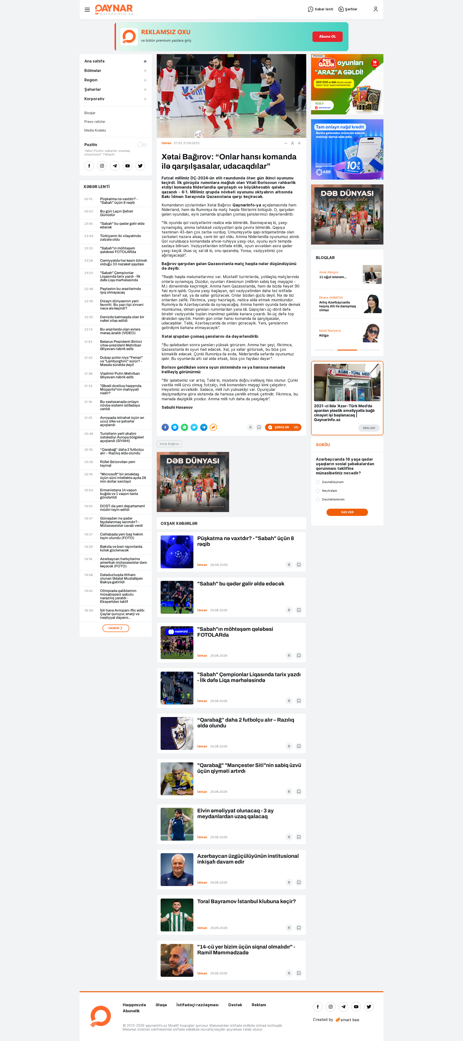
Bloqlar (89, 113)
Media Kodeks (95, 130)
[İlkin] (292, 143)
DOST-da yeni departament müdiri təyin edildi (122, 508)
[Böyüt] (299, 143)
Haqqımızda (134, 1005)
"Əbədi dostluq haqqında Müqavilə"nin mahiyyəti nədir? (120, 389)
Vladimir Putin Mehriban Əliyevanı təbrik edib (120, 375)
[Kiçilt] (286, 143)
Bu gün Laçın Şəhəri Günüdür (116, 213)
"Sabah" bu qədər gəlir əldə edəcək (122, 225)
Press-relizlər (94, 122)
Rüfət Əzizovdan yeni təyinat (117, 463)
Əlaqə (161, 1005)
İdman (202, 565)
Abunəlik (131, 1011)
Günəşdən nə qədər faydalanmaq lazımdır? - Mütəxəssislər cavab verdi (121, 522)
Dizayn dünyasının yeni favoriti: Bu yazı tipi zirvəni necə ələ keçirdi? (121, 304)
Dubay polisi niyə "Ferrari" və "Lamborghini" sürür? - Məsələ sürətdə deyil (121, 361)
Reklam (259, 1005)
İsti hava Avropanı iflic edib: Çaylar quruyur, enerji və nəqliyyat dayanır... (122, 614)
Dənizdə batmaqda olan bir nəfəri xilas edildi (122, 319)
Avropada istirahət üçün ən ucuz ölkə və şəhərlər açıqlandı (122, 421)
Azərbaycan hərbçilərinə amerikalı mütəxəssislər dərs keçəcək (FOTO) (123, 562)
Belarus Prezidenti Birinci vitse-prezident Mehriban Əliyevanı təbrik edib (121, 345)
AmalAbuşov (325, 272)
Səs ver (347, 512)
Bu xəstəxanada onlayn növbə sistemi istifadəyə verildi (120, 405)
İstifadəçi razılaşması (198, 1005)
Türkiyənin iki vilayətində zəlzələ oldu (120, 237)
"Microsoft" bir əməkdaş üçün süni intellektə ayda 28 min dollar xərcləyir (123, 477)
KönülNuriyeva (326, 330)
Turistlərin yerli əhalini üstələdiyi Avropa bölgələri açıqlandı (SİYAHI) (122, 437)
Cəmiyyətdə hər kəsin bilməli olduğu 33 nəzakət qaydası (123, 262)
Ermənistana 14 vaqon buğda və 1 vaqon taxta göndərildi (119, 493)
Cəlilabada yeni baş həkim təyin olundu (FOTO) (121, 536)
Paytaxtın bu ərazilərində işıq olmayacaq (120, 290)
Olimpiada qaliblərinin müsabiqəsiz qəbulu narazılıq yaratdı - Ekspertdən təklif (118, 596)
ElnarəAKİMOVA (328, 297)
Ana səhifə (94, 61)
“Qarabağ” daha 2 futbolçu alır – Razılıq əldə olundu (122, 451)
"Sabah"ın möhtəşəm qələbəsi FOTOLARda (118, 250)
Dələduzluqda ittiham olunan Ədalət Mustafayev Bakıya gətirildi (121, 578)
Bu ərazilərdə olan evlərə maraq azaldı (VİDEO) (120, 331)
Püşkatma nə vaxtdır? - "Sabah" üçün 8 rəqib (119, 200)
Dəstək (235, 1005)
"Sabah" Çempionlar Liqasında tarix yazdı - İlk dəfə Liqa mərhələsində (120, 276)
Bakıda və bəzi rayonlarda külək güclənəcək (121, 548)
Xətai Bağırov (169, 444)
